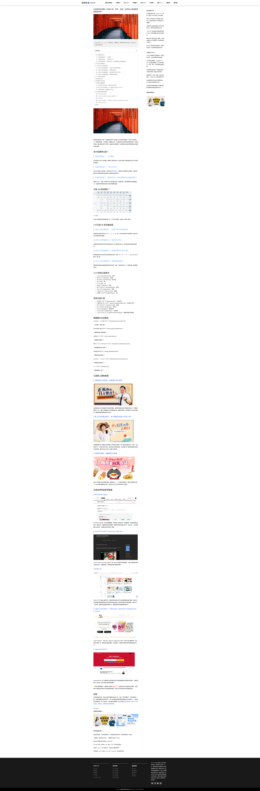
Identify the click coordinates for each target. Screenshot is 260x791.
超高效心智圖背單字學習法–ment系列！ (103, 741)
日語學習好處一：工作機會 (104, 57)
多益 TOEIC (126, 2)
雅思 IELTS (159, 2)
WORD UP (100, 98)
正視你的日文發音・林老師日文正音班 (107, 85)
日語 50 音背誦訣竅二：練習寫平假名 (107, 70)
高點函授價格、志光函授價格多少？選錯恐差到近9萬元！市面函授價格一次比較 (112, 734)
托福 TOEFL (143, 2)
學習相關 (134, 2)
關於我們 (176, 2)
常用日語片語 (99, 78)
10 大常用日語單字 (100, 76)
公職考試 (168, 2)
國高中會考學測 (108, 2)
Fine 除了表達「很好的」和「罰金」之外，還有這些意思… (107, 744)
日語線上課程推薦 (100, 83)
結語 (97, 104)
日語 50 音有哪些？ (101, 63)
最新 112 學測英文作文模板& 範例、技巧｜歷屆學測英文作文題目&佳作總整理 (155, 20)
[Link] (161, 783)
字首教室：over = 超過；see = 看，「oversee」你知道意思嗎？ (108, 751)
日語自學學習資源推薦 (101, 91)
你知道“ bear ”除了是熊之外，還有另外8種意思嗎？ (106, 748)
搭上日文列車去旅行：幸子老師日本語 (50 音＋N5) (110, 87)
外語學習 (118, 2)
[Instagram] (155, 783)
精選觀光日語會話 (100, 81)
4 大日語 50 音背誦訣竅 (102, 65)
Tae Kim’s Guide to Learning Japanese (107, 96)
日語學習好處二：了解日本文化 (105, 59)
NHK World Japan (102, 94)
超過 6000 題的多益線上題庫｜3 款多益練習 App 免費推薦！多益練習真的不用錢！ (155, 40)
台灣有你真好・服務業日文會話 (105, 89)
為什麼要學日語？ (100, 55)
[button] (136, 50)
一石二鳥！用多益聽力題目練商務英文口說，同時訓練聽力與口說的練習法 (155, 33)
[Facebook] (152, 783)
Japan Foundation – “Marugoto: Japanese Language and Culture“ (113, 100)
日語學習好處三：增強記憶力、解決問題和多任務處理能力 (112, 61)
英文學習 (151, 2)
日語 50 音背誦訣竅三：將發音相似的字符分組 (109, 72)
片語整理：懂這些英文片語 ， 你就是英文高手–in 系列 (106, 738)
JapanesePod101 (102, 102)
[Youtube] (158, 783)
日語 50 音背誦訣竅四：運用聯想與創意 (107, 74)
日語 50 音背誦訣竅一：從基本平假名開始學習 (109, 68)
